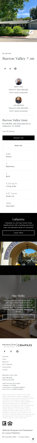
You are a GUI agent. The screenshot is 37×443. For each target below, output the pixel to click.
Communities (6, 367)
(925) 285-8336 (22, 108)
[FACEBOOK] (5, 69)
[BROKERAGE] (15, 69)
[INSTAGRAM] (10, 69)
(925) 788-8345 (22, 90)
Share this (18, 145)
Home (4, 359)
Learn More (18, 233)
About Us (5, 362)
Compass (25, 396)
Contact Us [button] (18, 317)
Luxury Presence (12, 433)
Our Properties (7, 364)
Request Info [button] (18, 138)
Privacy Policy (24, 437)
